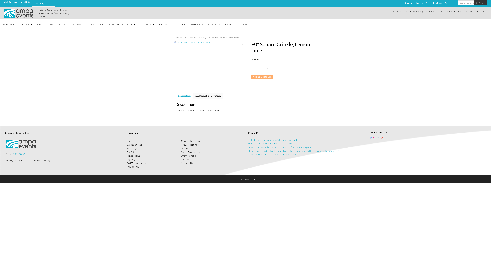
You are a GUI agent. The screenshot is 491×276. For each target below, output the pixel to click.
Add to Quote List (262, 77)
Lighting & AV (94, 24)
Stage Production (190, 152)
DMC (441, 11)
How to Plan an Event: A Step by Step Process (272, 143)
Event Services (134, 144)
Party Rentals (146, 24)
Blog (428, 3)
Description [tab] (184, 96)
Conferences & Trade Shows (120, 24)
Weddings (418, 11)
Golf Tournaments (136, 163)
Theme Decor (8, 24)
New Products (214, 24)
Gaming (179, 24)
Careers (484, 11)
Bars (39, 24)
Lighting (131, 159)
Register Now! (243, 24)
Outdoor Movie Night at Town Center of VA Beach (274, 154)
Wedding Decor (55, 24)
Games (185, 148)
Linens (201, 37)
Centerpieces (75, 24)
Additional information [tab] (208, 96)
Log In (419, 3)
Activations (431, 11)
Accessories (195, 24)
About (472, 11)
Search (480, 3)
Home (395, 11)
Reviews (437, 3)
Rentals (449, 11)
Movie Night (133, 155)
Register (409, 3)
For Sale (228, 24)
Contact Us (450, 3)
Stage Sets (163, 24)
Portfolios (462, 11)
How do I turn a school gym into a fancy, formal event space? (280, 147)
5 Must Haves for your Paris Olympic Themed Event (275, 140)
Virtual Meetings (190, 144)
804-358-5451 (20, 154)
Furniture (26, 24)
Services (404, 11)
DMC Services (134, 152)
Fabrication (133, 167)
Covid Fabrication (190, 141)
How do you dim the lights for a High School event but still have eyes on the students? (293, 151)
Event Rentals (188, 155)
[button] (242, 44)
